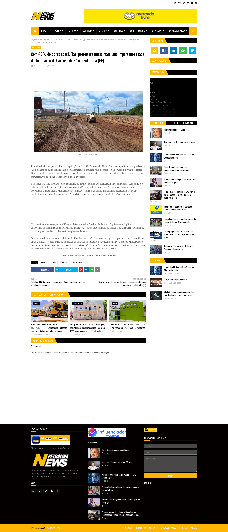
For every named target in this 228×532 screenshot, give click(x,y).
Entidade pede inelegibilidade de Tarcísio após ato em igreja (179, 181)
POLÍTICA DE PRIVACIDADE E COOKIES (162, 527)
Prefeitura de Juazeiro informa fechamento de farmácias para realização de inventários (127, 326)
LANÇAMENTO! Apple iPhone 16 (175, 279)
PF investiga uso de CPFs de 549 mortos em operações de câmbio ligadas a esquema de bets (179, 194)
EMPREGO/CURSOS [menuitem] (177, 30)
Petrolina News (39, 66)
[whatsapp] (183, 2)
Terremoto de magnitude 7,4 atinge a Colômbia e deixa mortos (178, 248)
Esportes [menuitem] (118, 30)
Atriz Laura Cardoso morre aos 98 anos (179, 142)
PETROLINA (64, 262)
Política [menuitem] (72, 30)
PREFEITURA (49, 39)
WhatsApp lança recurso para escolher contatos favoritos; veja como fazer (179, 293)
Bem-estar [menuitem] (157, 30)
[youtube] (179, 2)
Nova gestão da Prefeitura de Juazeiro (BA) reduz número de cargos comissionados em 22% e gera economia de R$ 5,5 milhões (87, 328)
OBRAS (53, 262)
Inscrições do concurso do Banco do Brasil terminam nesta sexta (178, 208)
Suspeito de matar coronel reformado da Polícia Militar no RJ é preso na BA (180, 220)
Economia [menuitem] (87, 30)
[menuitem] (35, 31)
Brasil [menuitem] (44, 30)
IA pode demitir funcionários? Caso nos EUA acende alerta (179, 156)
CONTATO (193, 527)
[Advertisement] (88, 81)
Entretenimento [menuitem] (137, 30)
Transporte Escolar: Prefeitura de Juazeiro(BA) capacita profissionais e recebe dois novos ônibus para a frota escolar (49, 328)
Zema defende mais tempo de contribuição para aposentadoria (176, 168)
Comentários (189, 122)
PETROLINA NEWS (53, 527)
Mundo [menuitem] (57, 30)
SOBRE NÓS (182, 527)
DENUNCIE (128, 527)
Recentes (173, 122)
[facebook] (192, 2)
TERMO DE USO (140, 527)
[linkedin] (175, 2)
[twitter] (188, 2)
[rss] (195, 2)
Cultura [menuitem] (103, 30)
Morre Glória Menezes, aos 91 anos (177, 129)
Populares (158, 122)
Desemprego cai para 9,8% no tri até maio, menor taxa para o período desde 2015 (179, 234)
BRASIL (43, 262)
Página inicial (36, 39)
